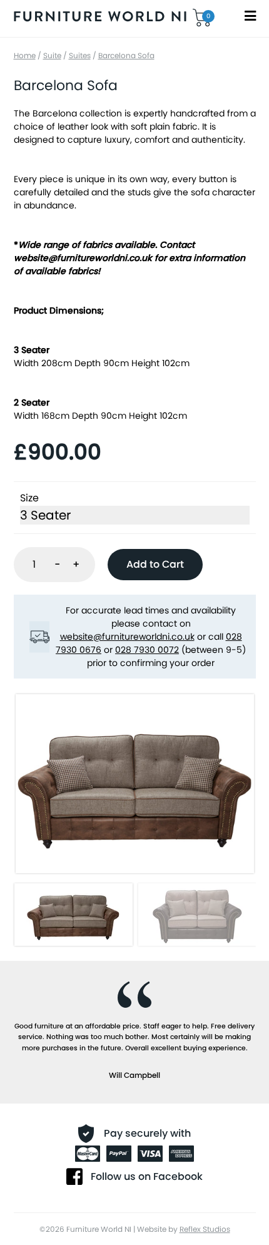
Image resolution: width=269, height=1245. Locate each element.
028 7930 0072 (147, 649)
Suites (80, 55)
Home (25, 55)
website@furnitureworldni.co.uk (127, 636)
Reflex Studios (205, 1229)
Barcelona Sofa (126, 55)
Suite (52, 55)
